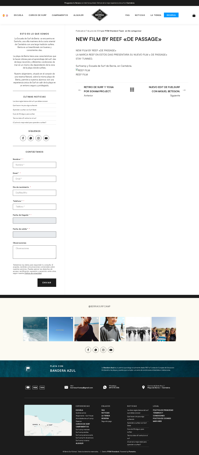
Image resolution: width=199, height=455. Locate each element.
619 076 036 (114, 388)
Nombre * (18, 159)
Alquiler (79, 443)
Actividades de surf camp (84, 418)
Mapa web (157, 421)
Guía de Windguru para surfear (24, 114)
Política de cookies (162, 418)
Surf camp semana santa (84, 435)
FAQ (103, 410)
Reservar (79, 421)
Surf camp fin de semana (84, 438)
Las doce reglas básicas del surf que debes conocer (30, 101)
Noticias (106, 413)
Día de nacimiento (22, 187)
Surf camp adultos (82, 432)
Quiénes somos (81, 413)
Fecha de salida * (21, 229)
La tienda (106, 416)
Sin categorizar (134, 31)
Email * (17, 173)
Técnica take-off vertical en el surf (24, 118)
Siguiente (164, 91)
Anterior (99, 91)
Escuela (79, 410)
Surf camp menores (82, 429)
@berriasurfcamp (99, 306)
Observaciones (19, 243)
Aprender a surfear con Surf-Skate (24, 110)
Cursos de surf (83, 424)
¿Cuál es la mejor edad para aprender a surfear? (29, 122)
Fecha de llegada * (22, 215)
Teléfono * (18, 201)
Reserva (105, 418)
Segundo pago (107, 421)
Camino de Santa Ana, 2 (159, 387)
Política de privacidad (32, 273)
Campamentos (82, 427)
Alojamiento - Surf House (84, 416)
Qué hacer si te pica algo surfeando (25, 105)
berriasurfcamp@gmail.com (81, 388)
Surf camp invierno (82, 440)
